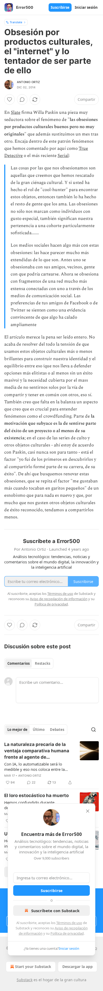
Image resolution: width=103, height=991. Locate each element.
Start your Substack (33, 966)
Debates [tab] (57, 729)
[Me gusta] (9, 99)
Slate (15, 112)
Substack (24, 979)
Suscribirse (60, 7)
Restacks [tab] (42, 663)
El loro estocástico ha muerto (36, 795)
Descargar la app (77, 966)
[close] (87, 811)
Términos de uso (69, 922)
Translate (16, 22)
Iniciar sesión (86, 7)
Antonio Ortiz (28, 82)
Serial (63, 155)
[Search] (93, 729)
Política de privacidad (67, 933)
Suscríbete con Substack (55, 910)
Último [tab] (39, 729)
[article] (51, 763)
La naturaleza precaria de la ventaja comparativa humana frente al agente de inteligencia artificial (36, 751)
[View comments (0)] (22, 99)
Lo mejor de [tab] (17, 729)
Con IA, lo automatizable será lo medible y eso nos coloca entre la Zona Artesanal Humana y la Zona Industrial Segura (35, 766)
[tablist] (28, 663)
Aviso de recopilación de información (58, 598)
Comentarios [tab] (18, 663)
